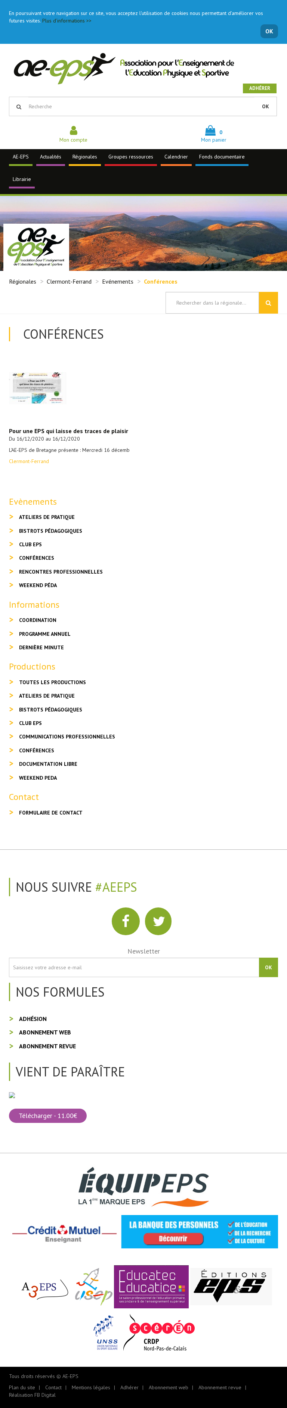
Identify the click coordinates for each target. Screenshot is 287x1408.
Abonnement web (45, 1032)
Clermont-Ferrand (69, 281)
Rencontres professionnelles (61, 571)
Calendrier (176, 156)
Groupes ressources (130, 156)
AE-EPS (21, 156)
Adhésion (33, 1018)
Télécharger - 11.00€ (48, 1115)
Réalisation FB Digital (32, 1395)
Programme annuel (45, 634)
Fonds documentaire (222, 156)
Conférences (36, 558)
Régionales (84, 156)
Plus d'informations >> (67, 20)
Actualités (50, 156)
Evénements (117, 281)
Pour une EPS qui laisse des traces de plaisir (68, 431)
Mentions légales (91, 1387)
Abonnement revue (47, 1046)
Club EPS (30, 544)
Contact (53, 1387)
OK (269, 31)
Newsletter (143, 951)
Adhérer (259, 88)
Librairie (22, 179)
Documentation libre (48, 764)
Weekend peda (38, 777)
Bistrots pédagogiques (50, 531)
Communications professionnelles (67, 736)
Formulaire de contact (51, 812)
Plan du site (22, 1387)
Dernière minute (41, 647)
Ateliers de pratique (47, 517)
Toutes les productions (52, 682)
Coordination (37, 620)
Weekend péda (38, 585)
